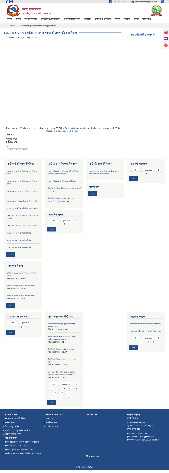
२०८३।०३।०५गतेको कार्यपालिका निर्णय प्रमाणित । (23, 201)
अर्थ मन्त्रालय (10, 422)
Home (6, 26)
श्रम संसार (146, 19)
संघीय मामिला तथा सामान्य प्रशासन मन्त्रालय (22, 442)
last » (70, 397)
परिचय (18, 19)
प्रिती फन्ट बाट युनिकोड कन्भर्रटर (17, 430)
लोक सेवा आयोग (11, 438)
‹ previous (66, 221)
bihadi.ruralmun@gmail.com (142, 437)
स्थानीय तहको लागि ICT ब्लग (16, 446)
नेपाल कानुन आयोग (12, 426)
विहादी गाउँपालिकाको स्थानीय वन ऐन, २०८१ (61, 349)
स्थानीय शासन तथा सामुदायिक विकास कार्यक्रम (23, 453)
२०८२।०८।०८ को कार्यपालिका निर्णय (19, 240)
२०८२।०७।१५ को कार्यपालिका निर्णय (19, 248)
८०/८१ (8, 146)
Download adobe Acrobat (76, 128)
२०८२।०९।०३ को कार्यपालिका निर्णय (19, 233)
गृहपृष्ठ (9, 19)
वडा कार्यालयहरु (30, 19)
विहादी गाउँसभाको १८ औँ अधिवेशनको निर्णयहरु (62, 181)
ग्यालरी (117, 19)
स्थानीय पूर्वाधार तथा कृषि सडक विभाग (19, 450)
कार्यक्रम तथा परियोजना (50, 19)
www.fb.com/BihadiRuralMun (147, 440)
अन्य (10, 255)
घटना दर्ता (49, 418)
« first (54, 221)
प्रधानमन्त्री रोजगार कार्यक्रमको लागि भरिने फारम (145, 324)
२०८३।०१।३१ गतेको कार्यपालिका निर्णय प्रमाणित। (23, 226)
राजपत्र (127, 19)
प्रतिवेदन (87, 19)
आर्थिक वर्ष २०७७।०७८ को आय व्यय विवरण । (21, 286)
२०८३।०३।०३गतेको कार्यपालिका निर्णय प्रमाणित (22, 208)
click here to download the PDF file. (105, 128)
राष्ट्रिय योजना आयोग (13, 434)
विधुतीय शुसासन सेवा (72, 19)
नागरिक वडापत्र (52, 426)
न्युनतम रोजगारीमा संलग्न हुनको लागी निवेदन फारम (145, 331)
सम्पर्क (136, 19)
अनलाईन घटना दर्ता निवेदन (15, 418)
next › (59, 397)
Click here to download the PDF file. (62, 131)
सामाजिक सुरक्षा (11, 139)
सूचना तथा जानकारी (103, 19)
